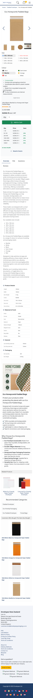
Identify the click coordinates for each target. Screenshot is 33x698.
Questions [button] (21, 161)
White (21, 75)
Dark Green (23, 70)
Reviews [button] (5, 166)
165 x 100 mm (8, 55)
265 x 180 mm (8, 60)
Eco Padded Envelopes (9, 513)
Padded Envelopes (12, 7)
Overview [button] (6, 161)
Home (4, 7)
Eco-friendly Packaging (10, 509)
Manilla (6, 73)
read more (16, 98)
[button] (29, 2)
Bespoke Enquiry (17, 151)
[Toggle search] (17, 2)
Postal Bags (23, 513)
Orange (22, 73)
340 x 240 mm (24, 60)
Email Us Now (6, 667)
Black (6, 70)
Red (5, 75)
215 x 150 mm (24, 58)
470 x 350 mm (8, 63)
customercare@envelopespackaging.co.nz (14, 626)
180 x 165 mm (8, 58)
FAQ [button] (13, 161)
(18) (10, 106)
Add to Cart (18, 122)
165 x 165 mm (24, 55)
